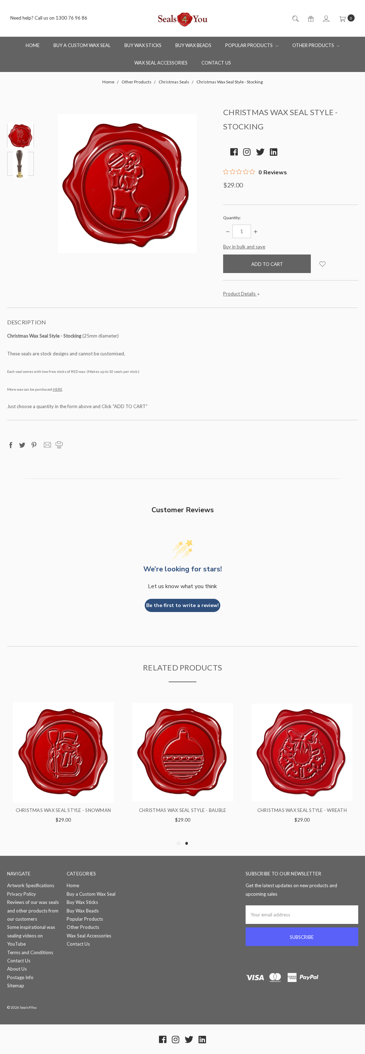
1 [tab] (178, 843)
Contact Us (216, 63)
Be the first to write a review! (182, 605)
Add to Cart (63, 789)
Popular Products (249, 45)
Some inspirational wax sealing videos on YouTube (31, 935)
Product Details (240, 294)
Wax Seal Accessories (160, 63)
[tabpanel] (63, 767)
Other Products (313, 45)
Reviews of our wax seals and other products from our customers (33, 910)
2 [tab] (186, 843)
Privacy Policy (21, 894)
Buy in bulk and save (244, 247)
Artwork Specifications (30, 885)
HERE (57, 389)
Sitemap (15, 985)
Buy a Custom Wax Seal (81, 45)
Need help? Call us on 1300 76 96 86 (48, 18)
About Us (17, 969)
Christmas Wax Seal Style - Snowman (302, 810)
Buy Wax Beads (193, 45)
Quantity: (232, 217)
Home (33, 45)
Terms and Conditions (30, 952)
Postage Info (20, 977)
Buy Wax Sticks (142, 45)
